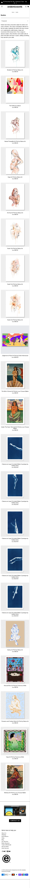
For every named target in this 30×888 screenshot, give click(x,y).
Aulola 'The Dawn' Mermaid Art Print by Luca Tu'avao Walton (15, 427)
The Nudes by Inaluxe (15, 105)
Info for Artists (5, 846)
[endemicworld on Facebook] (2, 851)
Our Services (5, 841)
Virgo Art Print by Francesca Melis (15, 757)
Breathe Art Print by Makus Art (15, 70)
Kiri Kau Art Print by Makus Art (15, 212)
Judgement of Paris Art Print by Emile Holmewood (15, 355)
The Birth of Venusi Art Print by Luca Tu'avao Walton (15, 391)
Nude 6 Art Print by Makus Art (15, 320)
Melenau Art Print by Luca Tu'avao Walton (15, 792)
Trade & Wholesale (6, 844)
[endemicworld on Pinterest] (6, 851)
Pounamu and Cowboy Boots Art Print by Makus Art (15, 721)
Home (13, 12)
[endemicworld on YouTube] (4, 851)
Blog (3, 839)
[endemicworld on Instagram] (8, 851)
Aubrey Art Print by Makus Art (15, 650)
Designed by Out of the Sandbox (19, 870)
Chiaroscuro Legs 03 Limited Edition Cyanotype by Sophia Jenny (15, 539)
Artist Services (5, 848)
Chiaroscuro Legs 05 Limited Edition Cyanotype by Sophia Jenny (15, 613)
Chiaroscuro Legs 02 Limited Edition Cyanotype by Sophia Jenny (15, 502)
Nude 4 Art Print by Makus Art (15, 248)
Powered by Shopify (6, 871)
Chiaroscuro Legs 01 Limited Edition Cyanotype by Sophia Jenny (15, 464)
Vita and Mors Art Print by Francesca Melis (15, 685)
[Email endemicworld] (9, 851)
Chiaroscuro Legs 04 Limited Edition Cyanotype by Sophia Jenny (15, 576)
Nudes (17, 12)
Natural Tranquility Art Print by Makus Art (15, 141)
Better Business (6, 843)
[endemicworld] (15, 7)
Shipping (4, 834)
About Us (4, 833)
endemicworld (8, 870)
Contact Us (15, 820)
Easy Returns (5, 836)
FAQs (3, 838)
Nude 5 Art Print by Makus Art (15, 284)
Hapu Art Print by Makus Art (15, 177)
